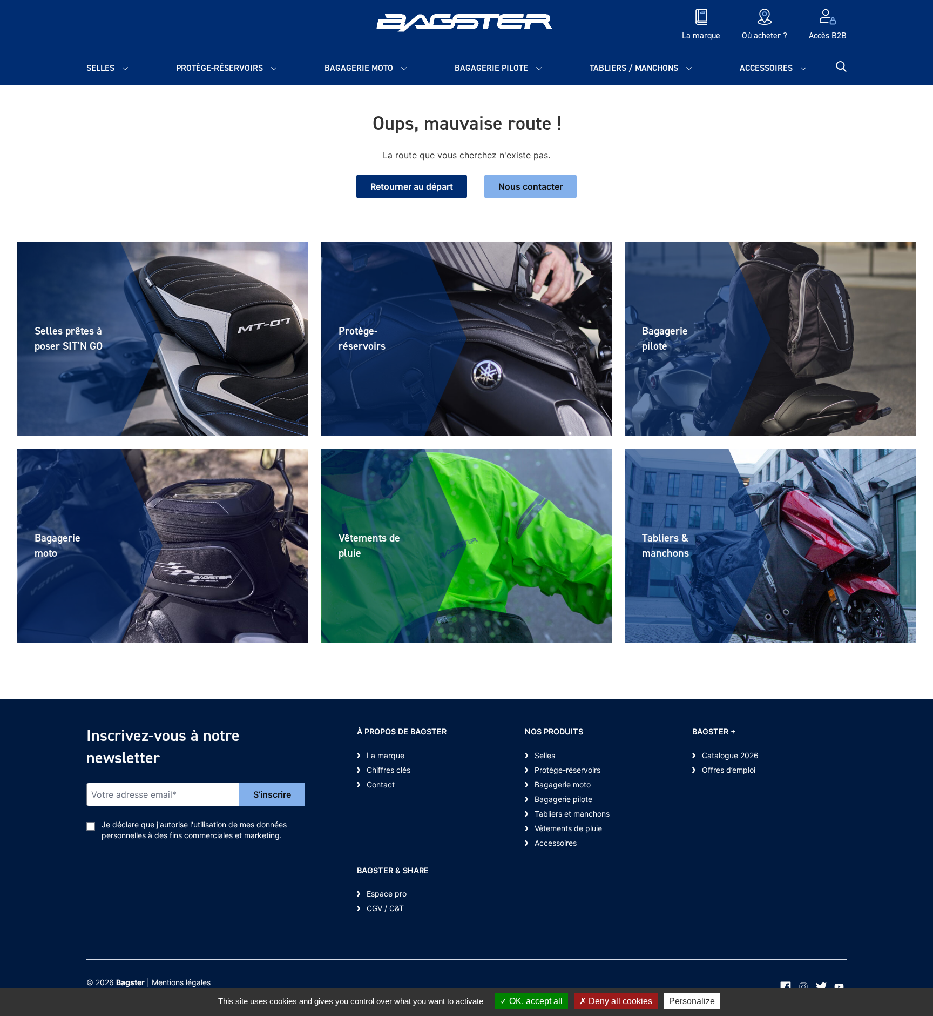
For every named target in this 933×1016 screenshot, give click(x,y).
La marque (385, 755)
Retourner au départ (411, 186)
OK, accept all (535, 1001)
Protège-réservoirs (219, 67)
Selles (100, 67)
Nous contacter (530, 186)
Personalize (692, 1001)
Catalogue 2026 (730, 755)
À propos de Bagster (402, 731)
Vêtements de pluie (568, 828)
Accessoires (766, 67)
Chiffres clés (388, 769)
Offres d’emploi (728, 769)
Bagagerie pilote (491, 67)
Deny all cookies (619, 1001)
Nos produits (554, 731)
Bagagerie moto (358, 67)
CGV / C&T (385, 908)
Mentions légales (181, 982)
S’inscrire (272, 794)
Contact (381, 784)
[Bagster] (466, 25)
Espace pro (387, 893)
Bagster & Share (393, 870)
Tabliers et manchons (572, 813)
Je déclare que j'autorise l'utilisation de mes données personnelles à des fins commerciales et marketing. (194, 830)
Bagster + (714, 731)
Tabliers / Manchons (634, 67)
